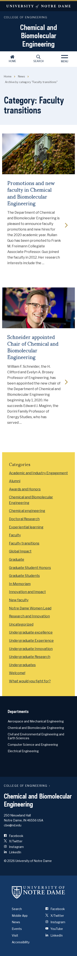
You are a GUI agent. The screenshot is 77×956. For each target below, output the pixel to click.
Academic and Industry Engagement (38, 473)
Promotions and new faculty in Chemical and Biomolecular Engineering (31, 192)
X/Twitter (15, 841)
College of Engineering (25, 17)
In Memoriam (20, 584)
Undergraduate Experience (31, 641)
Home (12, 61)
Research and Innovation (29, 616)
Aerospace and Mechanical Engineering (36, 721)
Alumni (14, 481)
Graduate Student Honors (30, 568)
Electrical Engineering (23, 751)
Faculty (15, 535)
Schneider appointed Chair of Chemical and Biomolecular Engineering (33, 346)
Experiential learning (26, 527)
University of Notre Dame (38, 6)
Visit (15, 935)
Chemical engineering (27, 511)
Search (38, 61)
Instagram (16, 847)
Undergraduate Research (29, 657)
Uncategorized (21, 624)
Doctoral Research (24, 519)
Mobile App (20, 915)
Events (17, 929)
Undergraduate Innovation (31, 649)
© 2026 (9, 861)
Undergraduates (22, 665)
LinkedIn (14, 852)
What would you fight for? (30, 681)
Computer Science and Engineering (33, 744)
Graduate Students (24, 576)
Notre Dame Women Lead (30, 608)
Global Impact (20, 551)
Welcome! (17, 673)
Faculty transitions (24, 543)
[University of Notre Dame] (38, 892)
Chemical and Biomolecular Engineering (38, 35)
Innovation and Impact (27, 592)
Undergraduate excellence (31, 632)
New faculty (18, 600)
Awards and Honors (25, 489)
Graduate (16, 559)
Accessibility (21, 942)
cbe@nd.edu (12, 825)
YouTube (56, 929)
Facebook (15, 836)
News (21, 76)
